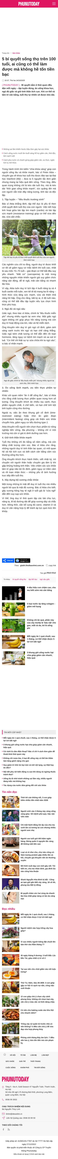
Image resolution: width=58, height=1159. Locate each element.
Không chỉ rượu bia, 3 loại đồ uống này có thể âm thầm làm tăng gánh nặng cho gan (28, 759)
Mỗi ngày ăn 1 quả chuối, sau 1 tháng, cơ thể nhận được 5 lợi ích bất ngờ (41, 639)
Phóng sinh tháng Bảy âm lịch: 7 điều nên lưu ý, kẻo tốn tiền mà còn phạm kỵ (37, 1040)
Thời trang (35, 1061)
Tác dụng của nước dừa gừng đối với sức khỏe (24, 785)
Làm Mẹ (33, 1055)
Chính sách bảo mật (37, 1154)
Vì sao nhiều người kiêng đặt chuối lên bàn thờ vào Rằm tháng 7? (38, 943)
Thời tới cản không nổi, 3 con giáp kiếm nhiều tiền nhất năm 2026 (36, 798)
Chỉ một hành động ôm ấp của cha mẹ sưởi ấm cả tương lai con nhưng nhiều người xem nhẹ (38, 827)
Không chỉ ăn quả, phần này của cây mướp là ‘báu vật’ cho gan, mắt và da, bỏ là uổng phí (41, 624)
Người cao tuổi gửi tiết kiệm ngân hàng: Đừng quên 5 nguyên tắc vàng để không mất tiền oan (37, 841)
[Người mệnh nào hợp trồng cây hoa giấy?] (10, 932)
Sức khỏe (16, 53)
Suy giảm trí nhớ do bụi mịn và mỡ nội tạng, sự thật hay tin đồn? (28, 766)
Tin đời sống (39, 1068)
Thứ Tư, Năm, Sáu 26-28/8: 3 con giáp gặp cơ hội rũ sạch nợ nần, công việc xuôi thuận (37, 985)
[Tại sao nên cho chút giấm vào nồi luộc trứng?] (10, 973)
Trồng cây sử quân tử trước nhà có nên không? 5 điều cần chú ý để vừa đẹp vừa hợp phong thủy (37, 1026)
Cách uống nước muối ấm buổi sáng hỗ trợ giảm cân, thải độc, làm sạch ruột (29, 154)
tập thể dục (33, 579)
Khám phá (24, 1068)
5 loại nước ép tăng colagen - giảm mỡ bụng (41, 605)
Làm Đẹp (45, 1055)
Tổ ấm (23, 1055)
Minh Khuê (51, 573)
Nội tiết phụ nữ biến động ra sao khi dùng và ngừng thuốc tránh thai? (29, 773)
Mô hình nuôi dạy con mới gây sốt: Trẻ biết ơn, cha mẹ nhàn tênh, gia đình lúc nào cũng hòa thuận (38, 868)
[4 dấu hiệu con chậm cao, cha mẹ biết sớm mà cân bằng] (13, 593)
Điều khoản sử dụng (21, 1154)
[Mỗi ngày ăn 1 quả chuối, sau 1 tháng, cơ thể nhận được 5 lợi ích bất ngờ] (13, 642)
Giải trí (22, 1061)
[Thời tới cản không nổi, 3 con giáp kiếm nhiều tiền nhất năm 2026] (10, 802)
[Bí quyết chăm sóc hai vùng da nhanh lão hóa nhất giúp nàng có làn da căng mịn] (10, 898)
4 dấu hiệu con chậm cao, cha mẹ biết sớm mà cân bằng (41, 588)
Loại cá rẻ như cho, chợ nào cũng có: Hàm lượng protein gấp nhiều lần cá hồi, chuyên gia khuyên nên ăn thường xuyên (38, 856)
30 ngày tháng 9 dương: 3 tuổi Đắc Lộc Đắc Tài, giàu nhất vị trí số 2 (38, 956)
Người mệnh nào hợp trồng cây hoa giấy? (37, 929)
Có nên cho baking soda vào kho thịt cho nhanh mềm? (37, 1011)
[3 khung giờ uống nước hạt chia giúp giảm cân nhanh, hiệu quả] (13, 658)
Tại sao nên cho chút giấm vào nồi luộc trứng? (38, 970)
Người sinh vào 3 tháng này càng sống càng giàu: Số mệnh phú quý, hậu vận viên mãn (38, 814)
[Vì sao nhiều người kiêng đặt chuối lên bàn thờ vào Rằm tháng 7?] (10, 946)
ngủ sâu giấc (45, 579)
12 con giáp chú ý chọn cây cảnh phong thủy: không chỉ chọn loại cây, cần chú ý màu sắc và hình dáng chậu (37, 999)
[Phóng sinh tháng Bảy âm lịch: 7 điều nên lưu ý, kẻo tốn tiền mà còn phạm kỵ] (10, 1042)
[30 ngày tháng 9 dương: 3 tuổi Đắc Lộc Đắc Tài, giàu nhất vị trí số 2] (10, 960)
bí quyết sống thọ (19, 579)
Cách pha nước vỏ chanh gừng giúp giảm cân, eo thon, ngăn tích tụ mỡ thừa (28, 161)
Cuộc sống (11, 1068)
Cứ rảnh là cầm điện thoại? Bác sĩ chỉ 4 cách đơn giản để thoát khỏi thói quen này (29, 752)
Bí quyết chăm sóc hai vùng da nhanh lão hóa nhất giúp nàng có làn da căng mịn (38, 896)
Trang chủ (5, 53)
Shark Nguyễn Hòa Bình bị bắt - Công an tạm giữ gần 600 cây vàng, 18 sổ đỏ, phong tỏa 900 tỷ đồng (38, 882)
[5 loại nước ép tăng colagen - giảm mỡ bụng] (13, 609)
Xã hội (12, 1055)
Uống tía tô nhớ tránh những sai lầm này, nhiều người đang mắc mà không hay (27, 779)
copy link (52, 565)
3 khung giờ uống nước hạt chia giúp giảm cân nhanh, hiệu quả (40, 655)
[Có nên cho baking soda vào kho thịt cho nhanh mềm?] (10, 1014)
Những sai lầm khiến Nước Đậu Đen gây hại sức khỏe (26, 149)
